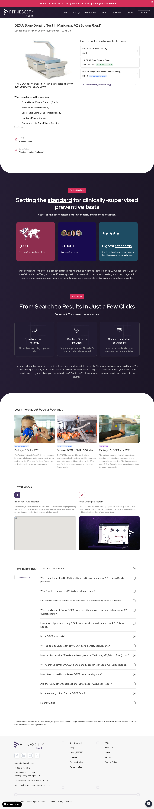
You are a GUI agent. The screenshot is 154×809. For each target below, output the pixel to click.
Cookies (68, 801)
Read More (18, 127)
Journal (73, 757)
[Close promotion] (152, 2)
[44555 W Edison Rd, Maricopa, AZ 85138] (45, 531)
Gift (76, 752)
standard (60, 200)
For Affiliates (76, 767)
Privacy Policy (76, 762)
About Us (109, 747)
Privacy (60, 801)
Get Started (76, 743)
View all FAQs (24, 577)
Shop (72, 747)
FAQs (107, 743)
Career (108, 752)
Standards (123, 246)
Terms (108, 757)
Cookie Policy (111, 762)
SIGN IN (144, 13)
